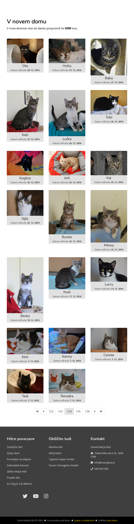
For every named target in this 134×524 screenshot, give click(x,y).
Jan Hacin (112, 520)
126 (87, 411)
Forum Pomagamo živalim (64, 465)
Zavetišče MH (14, 447)
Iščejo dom (13, 453)
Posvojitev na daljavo (19, 459)
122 (51, 411)
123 (60, 411)
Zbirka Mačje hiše (17, 471)
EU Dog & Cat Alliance (19, 483)
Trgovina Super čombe (61, 459)
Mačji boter (55, 453)
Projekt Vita (13, 477)
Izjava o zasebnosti (84, 520)
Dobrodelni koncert (18, 465)
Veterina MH (56, 447)
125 (78, 411)
